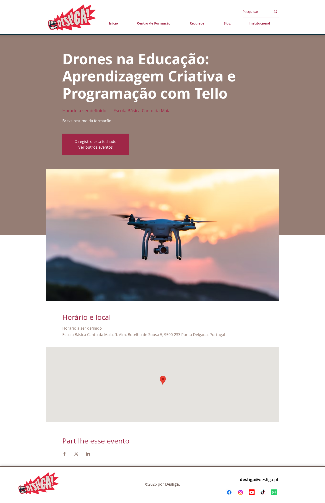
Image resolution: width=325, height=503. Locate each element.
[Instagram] (240, 492)
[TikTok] (263, 492)
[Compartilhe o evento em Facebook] (64, 454)
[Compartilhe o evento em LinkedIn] (88, 454)
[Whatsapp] (274, 492)
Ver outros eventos (95, 147)
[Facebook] (229, 492)
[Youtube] (252, 492)
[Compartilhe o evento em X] (76, 454)
